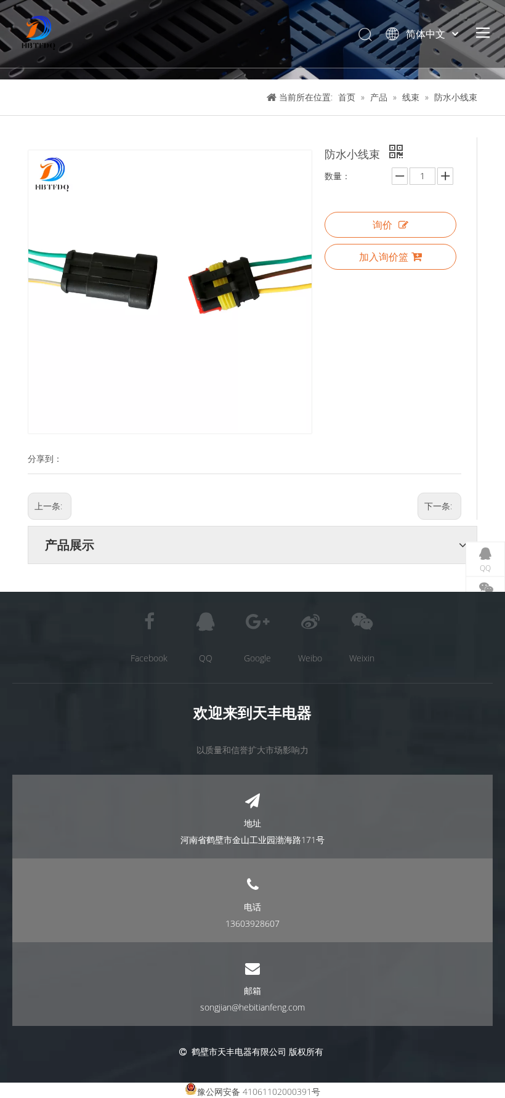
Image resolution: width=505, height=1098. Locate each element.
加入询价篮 (383, 257)
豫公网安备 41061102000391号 (258, 1091)
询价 (382, 225)
